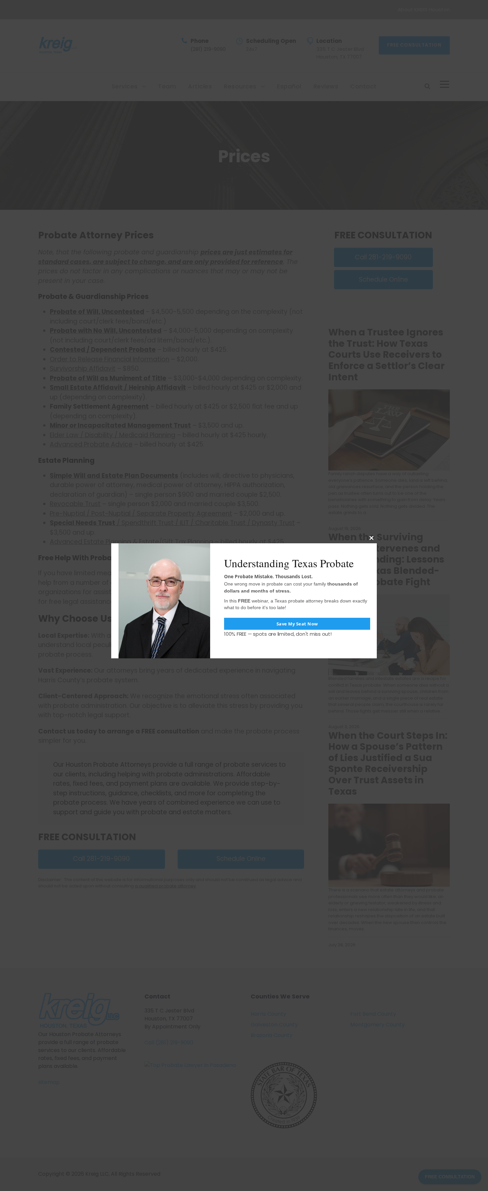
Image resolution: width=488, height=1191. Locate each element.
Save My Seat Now (297, 624)
